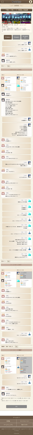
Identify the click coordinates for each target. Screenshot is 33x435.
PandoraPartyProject (16, 2)
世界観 (8, 421)
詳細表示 (17, 37)
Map (8, 66)
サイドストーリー (24, 421)
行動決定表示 (26, 37)
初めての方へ (24, 424)
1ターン (12, 69)
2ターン (16, 69)
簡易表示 (8, 37)
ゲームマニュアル (8, 424)
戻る (16, 406)
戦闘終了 (20, 69)
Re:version (17, 430)
